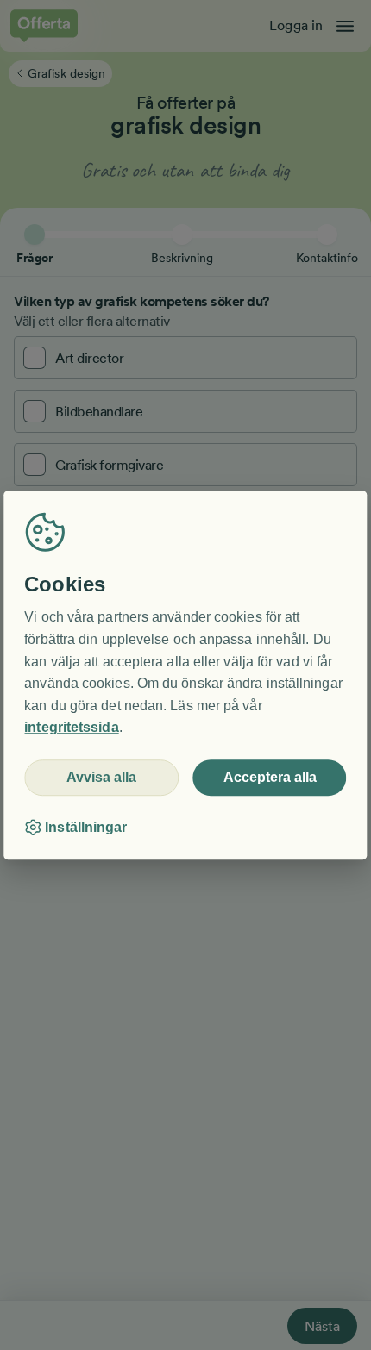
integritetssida (71, 728)
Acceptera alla (270, 777)
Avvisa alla (101, 777)
